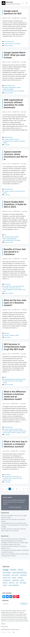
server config (15, 575)
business (6, 139)
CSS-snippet (23, 582)
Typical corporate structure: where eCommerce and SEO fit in (15, 155)
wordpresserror (6, 580)
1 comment (7, 144)
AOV (13, 476)
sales (24, 289)
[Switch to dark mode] (14, 632)
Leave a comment (8, 45)
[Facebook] (7, 596)
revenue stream (6, 432)
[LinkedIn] (10, 596)
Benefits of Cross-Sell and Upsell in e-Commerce (15, 252)
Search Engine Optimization (9, 91)
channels (20, 429)
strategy (5, 142)
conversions (6, 478)
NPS (18, 478)
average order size (8, 286)
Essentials (15, 141)
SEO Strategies (20, 91)
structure (23, 432)
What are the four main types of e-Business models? (15, 302)
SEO (5, 41)
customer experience (8, 289)
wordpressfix (15, 580)
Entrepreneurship (8, 137)
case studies (12, 287)
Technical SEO (10, 41)
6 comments (7, 337)
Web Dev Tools (6, 577)
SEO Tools (11, 582)
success (9, 480)
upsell (4, 291)
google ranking (8, 379)
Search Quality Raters (8, 240)
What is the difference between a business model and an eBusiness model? (15, 395)
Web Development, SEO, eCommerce (10, 629)
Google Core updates (8, 89)
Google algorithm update (14, 87)
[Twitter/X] (3, 596)
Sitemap (3, 623)
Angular (14, 577)
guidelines (16, 236)
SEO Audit (5, 381)
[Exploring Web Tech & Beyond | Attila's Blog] (3, 3)
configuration (23, 575)
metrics (14, 478)
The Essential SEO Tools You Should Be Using (13, 523)
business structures (14, 139)
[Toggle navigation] (23, 3)
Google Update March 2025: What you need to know (14, 55)
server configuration (14, 585)
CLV (20, 476)
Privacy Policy (4, 626)
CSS (17, 582)
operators (10, 43)
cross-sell (18, 287)
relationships (23, 430)
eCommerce (7, 284)
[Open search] (26, 3)
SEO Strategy (17, 43)
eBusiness (6, 333)
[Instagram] (14, 596)
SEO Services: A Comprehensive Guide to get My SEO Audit (15, 347)
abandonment (7, 476)
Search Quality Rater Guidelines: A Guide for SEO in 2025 (15, 204)
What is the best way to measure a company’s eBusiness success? (15, 444)
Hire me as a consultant (15, 507)
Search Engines (8, 85)
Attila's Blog (9, 2)
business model (13, 429)
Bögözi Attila (16, 18)
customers (5, 430)
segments (13, 432)
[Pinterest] (17, 596)
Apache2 (5, 582)
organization (22, 141)
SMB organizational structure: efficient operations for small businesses (13, 104)
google (6, 43)
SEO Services (11, 381)
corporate (11, 191)
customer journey (18, 289)
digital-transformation (14, 430)
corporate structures (8, 141)
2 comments (7, 482)
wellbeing (20, 577)
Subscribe (23, 603)
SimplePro (9, 632)
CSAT (10, 478)
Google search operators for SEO (12, 12)
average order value (19, 286)
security (5, 585)
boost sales (5, 287)
